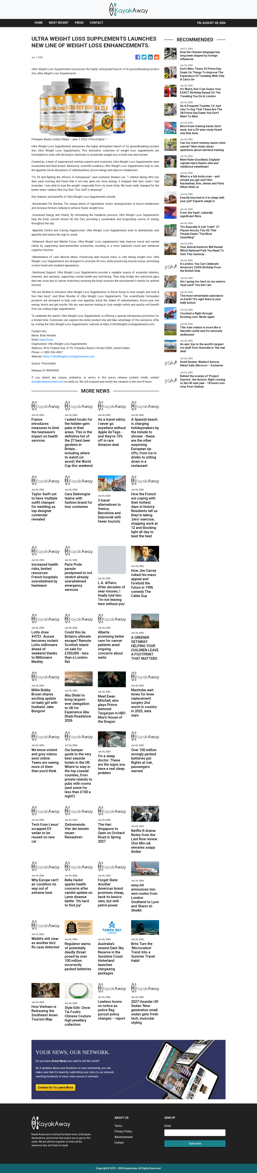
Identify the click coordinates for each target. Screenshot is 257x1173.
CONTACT (96, 22)
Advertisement (124, 1137)
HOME (39, 22)
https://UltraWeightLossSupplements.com (68, 356)
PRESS (79, 22)
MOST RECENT (59, 22)
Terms (118, 1125)
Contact (119, 1142)
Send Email (46, 339)
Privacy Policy (123, 1131)
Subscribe (195, 1143)
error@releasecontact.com (47, 381)
